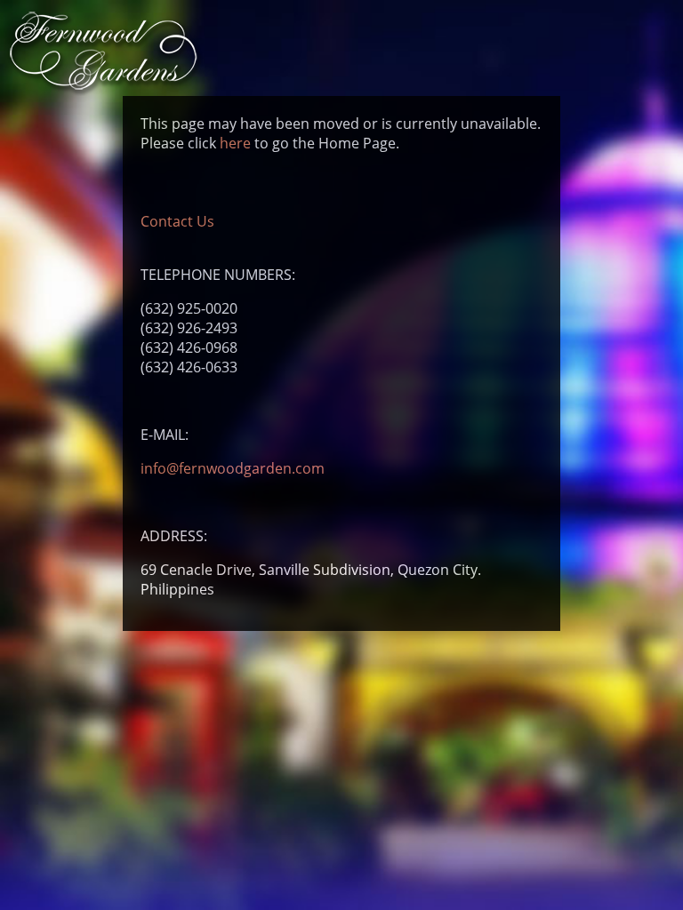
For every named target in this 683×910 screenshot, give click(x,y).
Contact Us (177, 221)
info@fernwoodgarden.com (233, 468)
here (235, 143)
